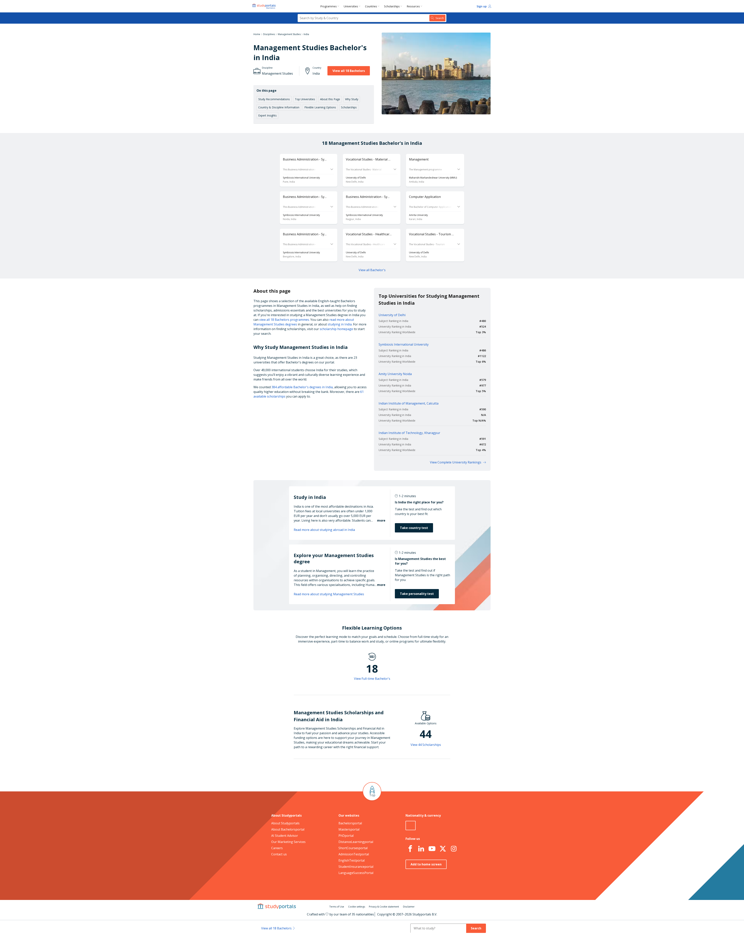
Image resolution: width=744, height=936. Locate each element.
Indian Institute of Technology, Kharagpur (409, 433)
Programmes (328, 6)
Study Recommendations (274, 99)
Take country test (414, 528)
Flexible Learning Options (320, 107)
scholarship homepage (336, 329)
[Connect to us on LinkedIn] (421, 848)
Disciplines (269, 34)
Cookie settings (356, 906)
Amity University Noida (395, 374)
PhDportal (346, 835)
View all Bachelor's (372, 270)
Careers (277, 848)
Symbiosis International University (404, 344)
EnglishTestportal (351, 860)
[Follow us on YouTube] (432, 848)
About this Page (330, 99)
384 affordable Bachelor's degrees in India (302, 387)
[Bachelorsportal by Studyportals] (264, 6)
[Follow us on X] (442, 848)
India (306, 34)
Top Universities (305, 99)
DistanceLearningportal (355, 842)
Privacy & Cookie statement (384, 906)
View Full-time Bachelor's (372, 678)
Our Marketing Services (288, 842)
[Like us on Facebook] (410, 848)
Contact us (279, 854)
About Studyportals (285, 823)
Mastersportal (348, 829)
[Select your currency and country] (411, 825)
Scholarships (392, 6)
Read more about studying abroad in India (324, 530)
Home (256, 34)
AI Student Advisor (284, 835)
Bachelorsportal (350, 823)
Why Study (351, 99)
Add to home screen (426, 864)
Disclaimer (409, 906)
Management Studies (289, 34)
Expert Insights (267, 115)
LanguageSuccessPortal (355, 873)
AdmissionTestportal (353, 854)
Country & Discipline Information (278, 107)
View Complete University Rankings (455, 462)
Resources (413, 6)
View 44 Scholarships (426, 745)
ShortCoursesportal (353, 848)
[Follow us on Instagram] (453, 848)
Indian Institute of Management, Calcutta (408, 403)
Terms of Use (336, 906)
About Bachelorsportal (287, 829)
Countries (371, 6)
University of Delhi (392, 315)
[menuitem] (330, 6)
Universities (351, 6)
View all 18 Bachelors (348, 71)
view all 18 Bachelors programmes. (284, 319)
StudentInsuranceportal (355, 866)
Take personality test (417, 594)
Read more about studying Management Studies (329, 594)
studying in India (340, 324)
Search (476, 928)
